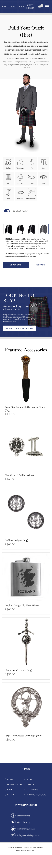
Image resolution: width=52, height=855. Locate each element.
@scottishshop (23, 815)
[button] (4, 6)
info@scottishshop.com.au (28, 835)
